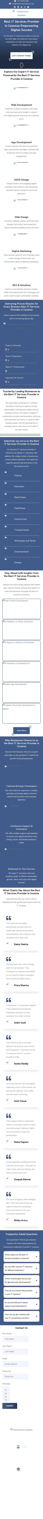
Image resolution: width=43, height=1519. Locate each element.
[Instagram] (25, 7)
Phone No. (6, 1371)
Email (4, 1358)
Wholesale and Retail (25, 540)
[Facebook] (14, 7)
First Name (7, 1333)
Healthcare (19, 508)
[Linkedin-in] (17, 1439)
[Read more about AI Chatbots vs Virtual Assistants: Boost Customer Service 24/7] (21, 630)
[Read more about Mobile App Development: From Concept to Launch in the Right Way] (21, 692)
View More (21, 730)
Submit (9, 1406)
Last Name (7, 1346)
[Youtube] (28, 7)
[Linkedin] (18, 7)
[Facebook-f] (12, 1439)
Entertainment (21, 551)
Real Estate (20, 497)
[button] (21, 1256)
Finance (18, 475)
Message (6, 1383)
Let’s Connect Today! (21, 55)
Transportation (21, 529)
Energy (17, 562)
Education (19, 486)
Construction (20, 519)
